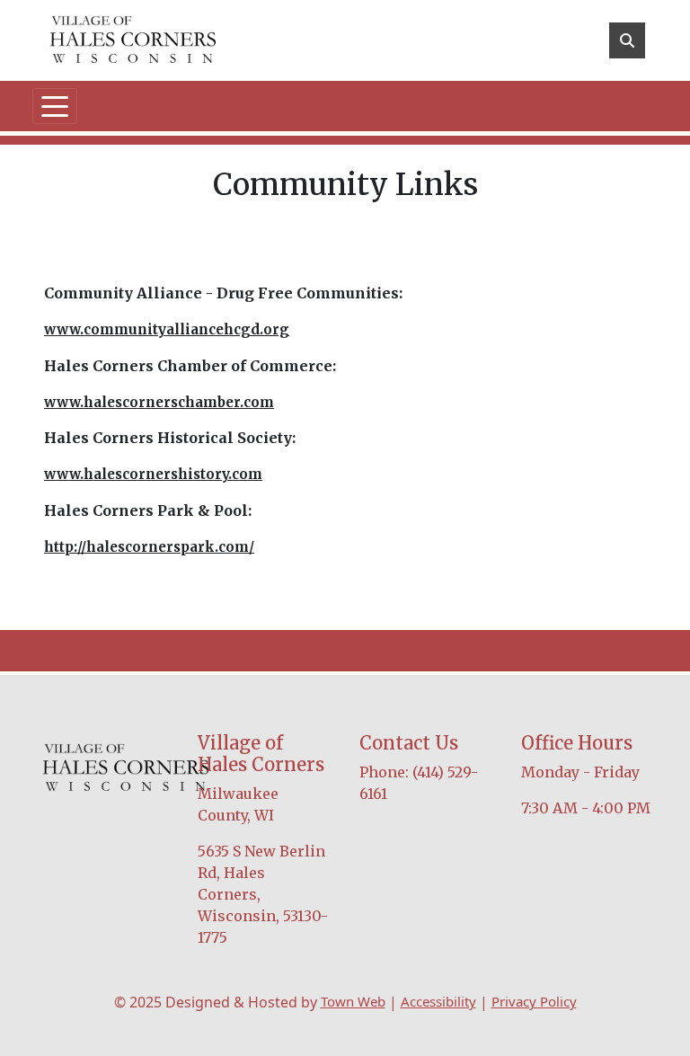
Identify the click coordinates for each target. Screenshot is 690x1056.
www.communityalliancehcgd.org (166, 329)
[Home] (133, 40)
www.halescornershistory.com (153, 474)
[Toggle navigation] (54, 106)
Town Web (353, 1001)
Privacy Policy (534, 1001)
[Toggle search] (627, 40)
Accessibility (438, 1001)
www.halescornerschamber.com (159, 402)
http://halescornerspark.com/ (149, 546)
